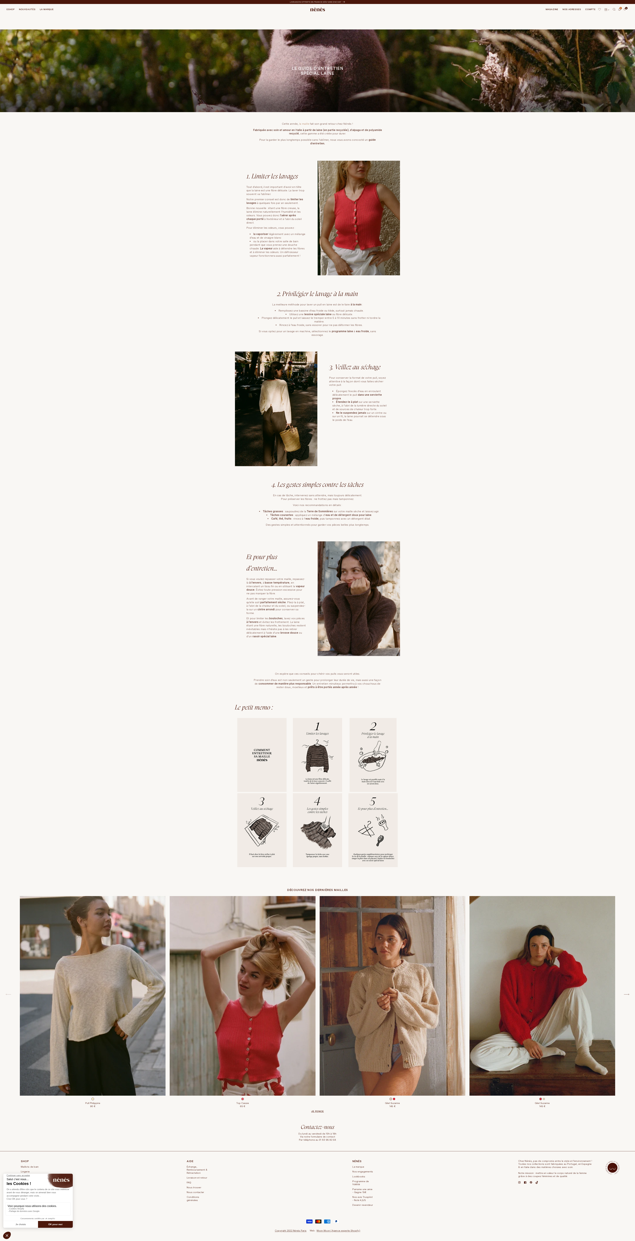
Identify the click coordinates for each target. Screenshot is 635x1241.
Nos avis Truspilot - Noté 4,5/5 (362, 1198)
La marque (358, 1166)
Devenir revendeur (362, 1205)
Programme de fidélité (360, 1183)
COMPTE (590, 9)
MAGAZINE (552, 9)
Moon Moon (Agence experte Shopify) (338, 1230)
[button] (614, 9)
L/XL (402, 1082)
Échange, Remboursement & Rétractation (197, 1169)
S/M (242, 1082)
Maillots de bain (30, 1166)
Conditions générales (193, 1198)
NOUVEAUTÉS (27, 9)
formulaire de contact (323, 1136)
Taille (93, 1078)
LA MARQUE (47, 9)
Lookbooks (358, 1176)
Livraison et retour (197, 1177)
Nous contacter (195, 1192)
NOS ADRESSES (572, 9)
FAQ (189, 1182)
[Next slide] (626, 994)
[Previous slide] (8, 994)
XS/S (383, 1082)
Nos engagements (362, 1171)
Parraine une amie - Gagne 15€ (362, 1191)
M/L (249, 1082)
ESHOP (11, 9)
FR (606, 9)
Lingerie (25, 1171)
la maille (303, 123)
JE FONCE (317, 1111)
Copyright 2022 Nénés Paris (290, 1230)
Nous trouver (194, 1187)
